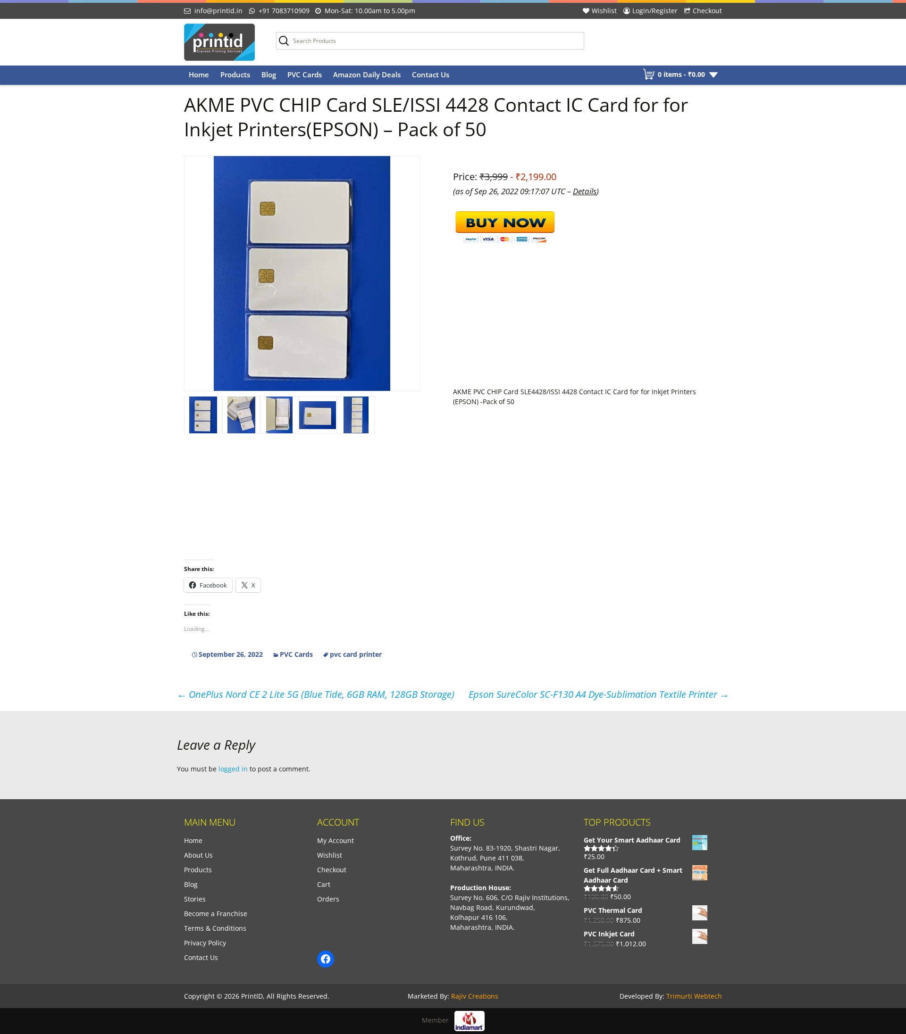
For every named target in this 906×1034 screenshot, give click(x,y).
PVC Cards (304, 74)
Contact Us (430, 74)
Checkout (707, 10)
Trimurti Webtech (694, 996)
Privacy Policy (205, 942)
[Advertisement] (453, 514)
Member (438, 1020)
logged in (233, 768)
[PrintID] (223, 42)
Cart (323, 884)
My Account (335, 840)
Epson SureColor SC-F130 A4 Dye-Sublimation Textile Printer (599, 694)
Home (199, 74)
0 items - (681, 74)
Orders (328, 898)
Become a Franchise (215, 913)
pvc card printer (356, 654)
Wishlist (604, 10)
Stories (195, 898)
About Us (198, 855)
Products (235, 74)
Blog (268, 74)
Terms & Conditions (215, 928)
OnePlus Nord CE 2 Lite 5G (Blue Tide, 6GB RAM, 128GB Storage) (315, 694)
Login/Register (655, 10)
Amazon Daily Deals (367, 74)
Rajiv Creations (474, 996)
